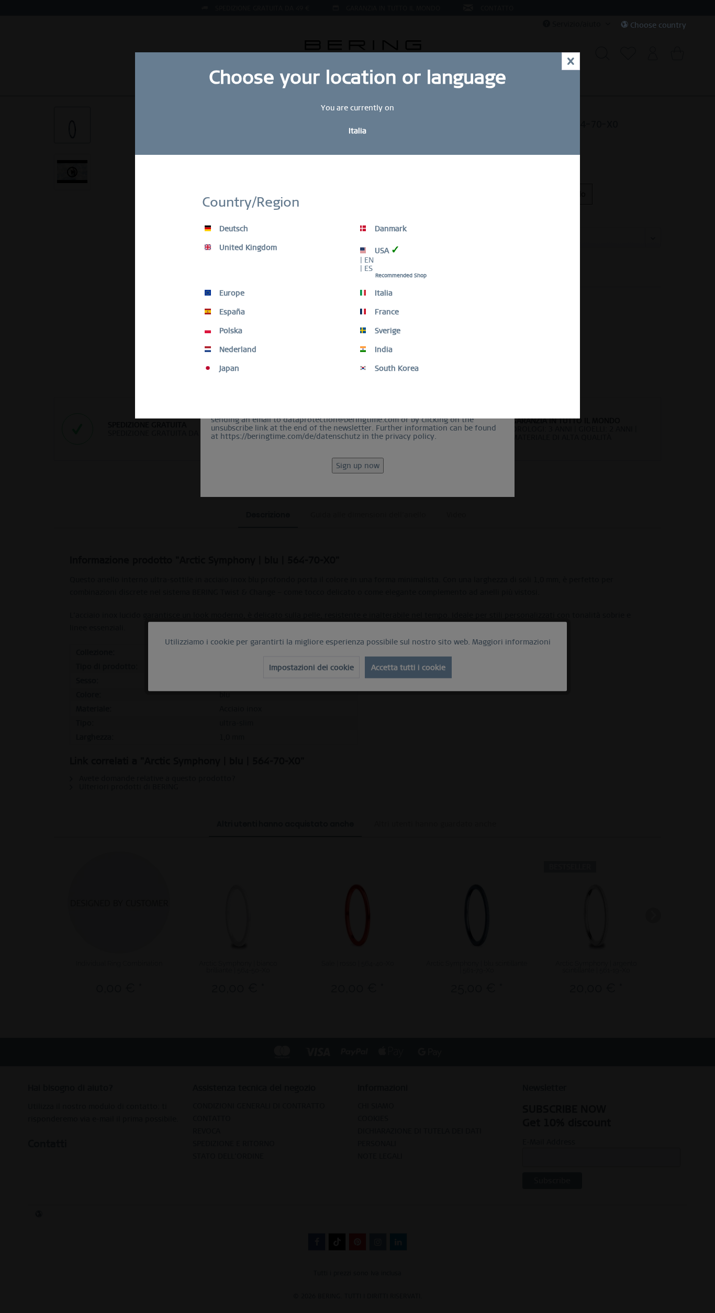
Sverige (386, 330)
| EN (367, 260)
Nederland (236, 349)
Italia (383, 293)
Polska (229, 330)
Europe (230, 293)
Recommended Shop (401, 275)
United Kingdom (247, 247)
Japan (228, 368)
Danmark (390, 228)
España (231, 312)
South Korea (396, 368)
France (386, 312)
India (383, 349)
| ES (366, 268)
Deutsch (232, 228)
